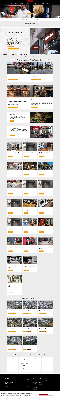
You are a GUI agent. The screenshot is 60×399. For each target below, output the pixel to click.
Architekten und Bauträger (46, 383)
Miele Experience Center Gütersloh (9, 383)
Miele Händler (36, 19)
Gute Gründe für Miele (35, 378)
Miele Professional (47, 378)
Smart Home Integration (40, 382)
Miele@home (40, 378)
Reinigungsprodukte (28, 3)
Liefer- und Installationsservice (35, 389)
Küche (11, 3)
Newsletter (6, 386)
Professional (48, 3)
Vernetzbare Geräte (41, 384)
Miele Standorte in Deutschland (29, 381)
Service (43, 3)
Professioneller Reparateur (46, 380)
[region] (30, 395)
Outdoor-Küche (36, 3)
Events (29, 19)
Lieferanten (28, 386)
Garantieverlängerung (35, 387)
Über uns (28, 379)
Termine (33, 19)
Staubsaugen (22, 3)
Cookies (7, 398)
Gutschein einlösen (35, 382)
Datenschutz (5, 398)
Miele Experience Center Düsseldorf (9, 382)
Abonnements (34, 383)
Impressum (2, 398)
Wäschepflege (16, 3)
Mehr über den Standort (12, 313)
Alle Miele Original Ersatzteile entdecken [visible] (47, 370)
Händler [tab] (30, 25)
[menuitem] (11, 3)
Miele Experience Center (24, 19)
